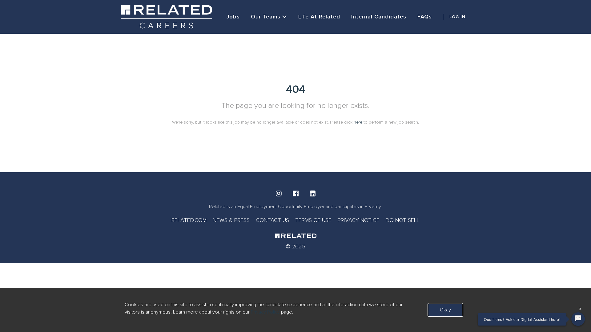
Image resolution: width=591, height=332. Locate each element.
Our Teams (265, 16)
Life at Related (319, 16)
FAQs (424, 16)
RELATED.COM (189, 220)
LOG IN (457, 16)
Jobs (233, 16)
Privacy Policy (265, 312)
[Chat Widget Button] (578, 319)
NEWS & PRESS (231, 220)
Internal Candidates (378, 16)
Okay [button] (445, 310)
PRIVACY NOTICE (359, 220)
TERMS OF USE (313, 220)
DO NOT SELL (403, 220)
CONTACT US (272, 220)
